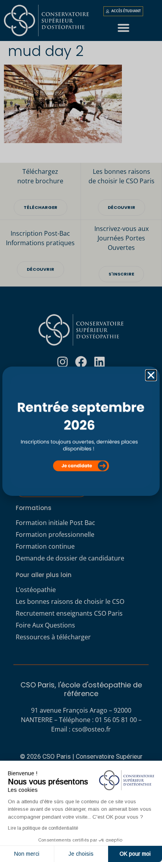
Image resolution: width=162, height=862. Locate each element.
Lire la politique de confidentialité (43, 828)
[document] (81, 431)
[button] (151, 375)
